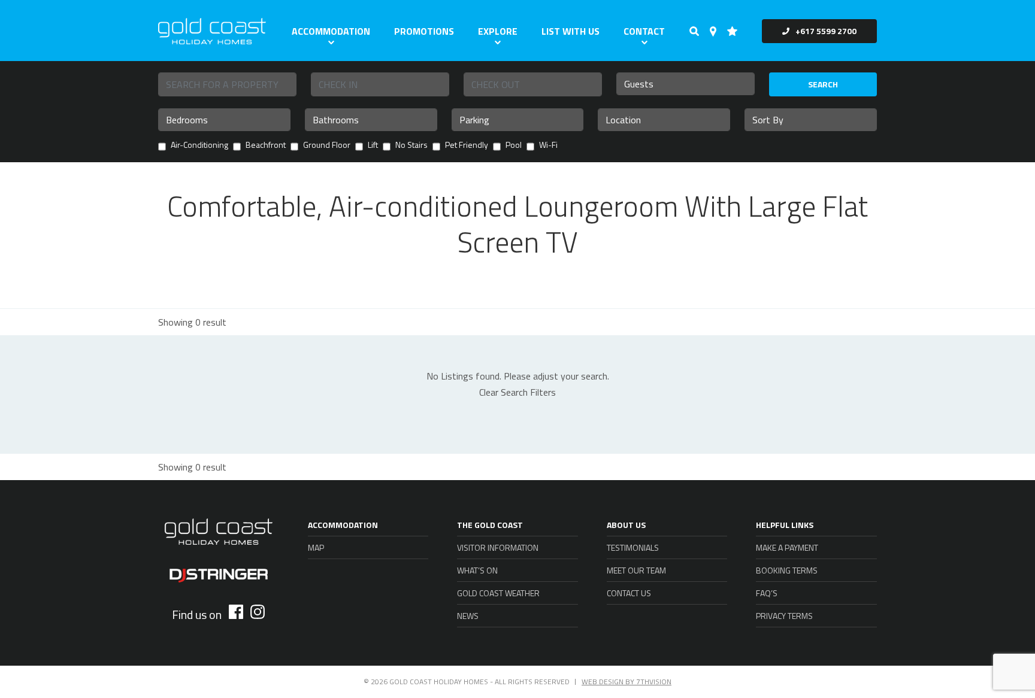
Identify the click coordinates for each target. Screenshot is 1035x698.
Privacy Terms (784, 615)
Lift (373, 146)
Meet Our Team (636, 570)
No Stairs (411, 146)
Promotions (424, 31)
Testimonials (633, 547)
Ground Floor (326, 146)
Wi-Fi (548, 146)
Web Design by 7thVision (626, 681)
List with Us (570, 31)
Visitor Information (497, 547)
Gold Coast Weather (498, 593)
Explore (498, 31)
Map (316, 547)
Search (823, 84)
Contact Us (629, 593)
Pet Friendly (466, 146)
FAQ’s (766, 593)
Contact (644, 31)
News (468, 615)
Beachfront (266, 146)
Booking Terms (787, 570)
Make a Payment (787, 547)
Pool (514, 146)
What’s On (477, 570)
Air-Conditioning (199, 146)
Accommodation (331, 31)
